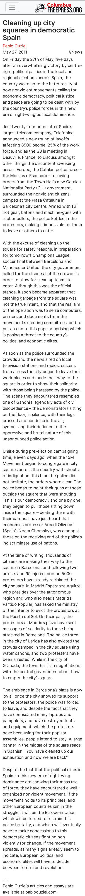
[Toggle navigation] (12, 7)
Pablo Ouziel (14, 46)
